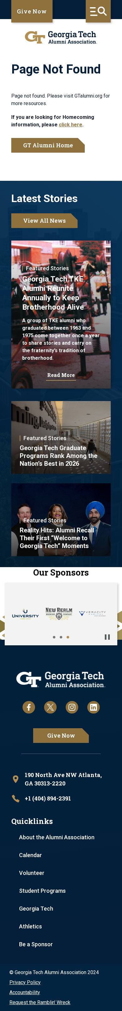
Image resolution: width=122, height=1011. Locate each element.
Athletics (30, 926)
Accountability (24, 992)
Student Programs (42, 890)
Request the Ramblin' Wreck (39, 1002)
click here (70, 125)
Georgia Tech (36, 908)
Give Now (32, 11)
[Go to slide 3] (67, 637)
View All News (44, 220)
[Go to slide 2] (61, 637)
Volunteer (31, 873)
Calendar (30, 855)
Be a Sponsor (36, 944)
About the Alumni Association (56, 837)
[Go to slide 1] (54, 637)
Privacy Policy (25, 982)
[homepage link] (61, 37)
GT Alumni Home (48, 145)
